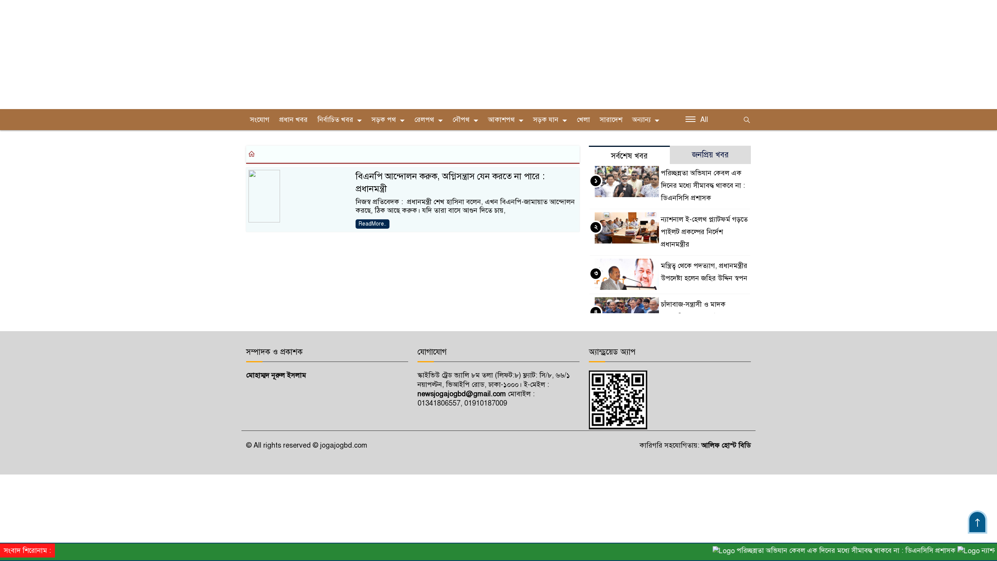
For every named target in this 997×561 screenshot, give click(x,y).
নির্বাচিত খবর (335, 119)
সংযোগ (260, 119)
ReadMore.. (372, 224)
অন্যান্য (641, 119)
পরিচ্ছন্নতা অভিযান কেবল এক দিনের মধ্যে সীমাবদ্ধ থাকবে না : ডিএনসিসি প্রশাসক (703, 185)
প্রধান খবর (293, 119)
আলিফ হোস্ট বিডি (725, 445)
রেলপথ (424, 119)
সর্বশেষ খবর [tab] (629, 156)
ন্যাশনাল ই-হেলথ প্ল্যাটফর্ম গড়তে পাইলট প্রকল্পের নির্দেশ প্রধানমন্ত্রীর (704, 232)
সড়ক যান (545, 119)
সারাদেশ (611, 119)
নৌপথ (461, 119)
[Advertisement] (233, 54)
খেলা (583, 119)
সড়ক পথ (384, 119)
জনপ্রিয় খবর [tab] (710, 155)
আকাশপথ (501, 119)
